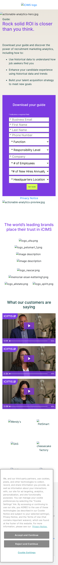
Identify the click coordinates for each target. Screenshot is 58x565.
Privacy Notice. (39, 526)
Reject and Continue (26, 544)
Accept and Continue (26, 535)
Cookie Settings (27, 552)
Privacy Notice (29, 198)
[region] (26, 515)
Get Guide (32, 187)
